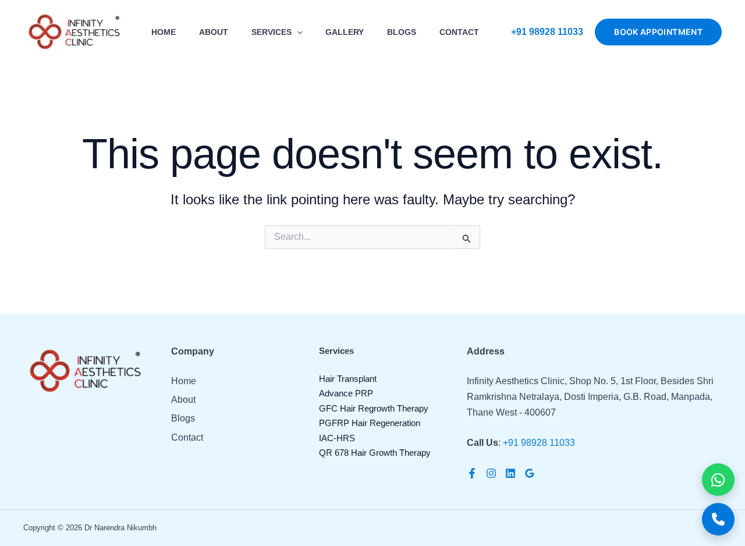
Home (163, 32)
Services (271, 32)
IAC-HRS (337, 438)
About (213, 32)
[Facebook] (472, 473)
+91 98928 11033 (547, 32)
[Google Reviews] (529, 473)
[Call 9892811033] (718, 519)
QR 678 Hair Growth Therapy (375, 453)
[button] (297, 32)
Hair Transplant (348, 379)
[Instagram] (491, 473)
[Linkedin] (510, 473)
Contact (459, 32)
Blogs (401, 32)
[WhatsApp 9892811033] (718, 479)
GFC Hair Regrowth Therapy (373, 408)
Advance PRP (346, 393)
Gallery (344, 32)
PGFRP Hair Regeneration (369, 423)
